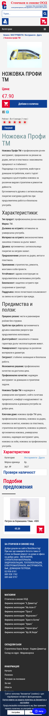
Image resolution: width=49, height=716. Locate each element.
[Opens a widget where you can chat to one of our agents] (39, 711)
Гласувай (8, 128)
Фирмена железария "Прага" (18, 611)
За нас (8, 683)
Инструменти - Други (34, 457)
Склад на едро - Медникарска (19, 653)
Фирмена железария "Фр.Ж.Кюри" (21, 632)
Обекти (8, 687)
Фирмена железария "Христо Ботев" (22, 619)
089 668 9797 (11, 577)
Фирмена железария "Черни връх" (21, 628)
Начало (8, 670)
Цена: (6, 89)
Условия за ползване (15, 679)
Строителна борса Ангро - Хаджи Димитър (25, 648)
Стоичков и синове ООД (16, 599)
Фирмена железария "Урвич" (19, 624)
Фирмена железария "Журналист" (21, 615)
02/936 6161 (11, 571)
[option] (24, 55)
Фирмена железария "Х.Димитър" (21, 603)
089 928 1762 (11, 574)
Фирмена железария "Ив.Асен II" (20, 607)
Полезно (9, 674)
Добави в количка (28, 103)
